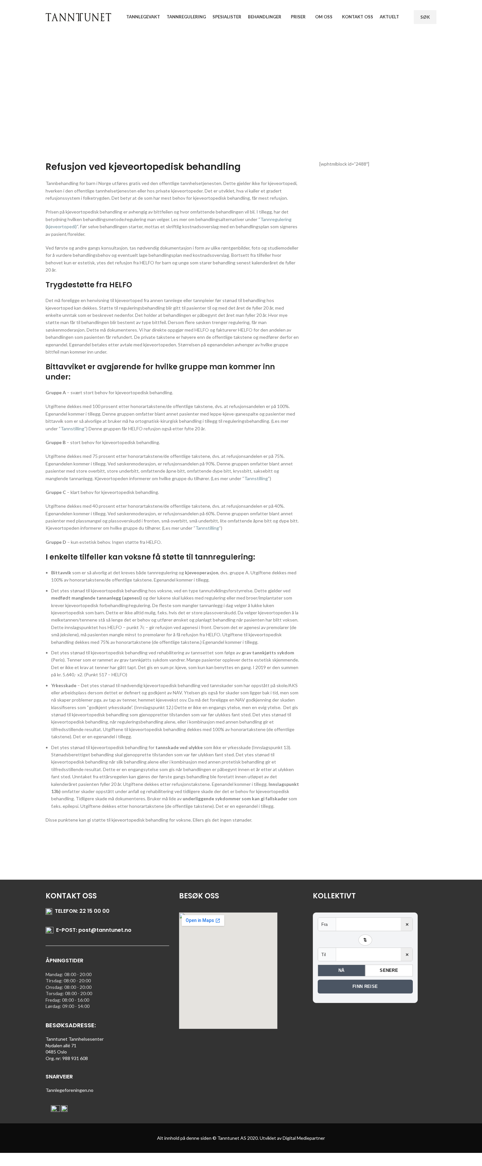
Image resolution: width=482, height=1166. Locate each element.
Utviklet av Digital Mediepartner (292, 1138)
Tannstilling (72, 428)
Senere (389, 970)
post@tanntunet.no (104, 930)
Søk (425, 17)
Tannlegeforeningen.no (69, 1090)
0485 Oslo (56, 1051)
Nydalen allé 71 (61, 1045)
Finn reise (365, 986)
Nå (341, 970)
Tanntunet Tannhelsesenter (75, 1039)
